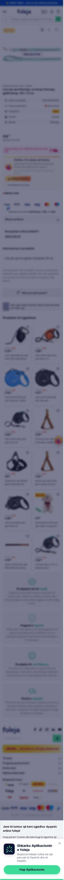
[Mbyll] (59, 843)
